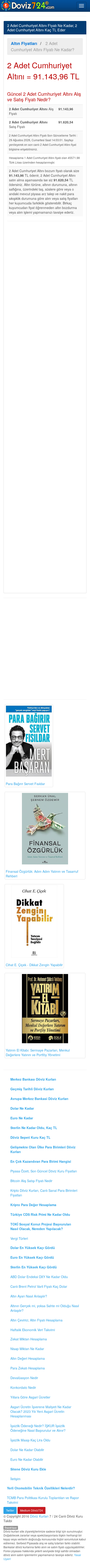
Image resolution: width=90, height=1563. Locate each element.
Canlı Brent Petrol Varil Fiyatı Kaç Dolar (38, 1286)
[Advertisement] (45, 406)
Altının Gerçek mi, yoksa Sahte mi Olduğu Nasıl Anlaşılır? (44, 1308)
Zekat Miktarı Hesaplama (28, 1339)
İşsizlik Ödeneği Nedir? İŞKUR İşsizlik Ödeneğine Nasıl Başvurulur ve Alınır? (38, 1428)
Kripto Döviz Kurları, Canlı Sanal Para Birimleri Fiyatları (43, 1192)
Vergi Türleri (19, 1238)
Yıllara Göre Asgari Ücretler (30, 1397)
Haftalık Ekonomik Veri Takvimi (32, 1329)
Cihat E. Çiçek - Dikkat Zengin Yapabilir (34, 964)
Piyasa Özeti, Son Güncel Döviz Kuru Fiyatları (43, 1171)
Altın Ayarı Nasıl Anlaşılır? (28, 1296)
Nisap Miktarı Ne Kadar (27, 1348)
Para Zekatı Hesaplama (27, 1368)
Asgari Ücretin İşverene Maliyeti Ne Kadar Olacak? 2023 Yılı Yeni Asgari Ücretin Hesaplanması (40, 1411)
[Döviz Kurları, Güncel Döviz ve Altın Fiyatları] (28, 5)
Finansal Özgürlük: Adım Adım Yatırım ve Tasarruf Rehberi (42, 873)
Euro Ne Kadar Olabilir (26, 1459)
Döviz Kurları (39, 1516)
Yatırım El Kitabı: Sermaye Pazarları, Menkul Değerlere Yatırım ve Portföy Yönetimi (38, 1052)
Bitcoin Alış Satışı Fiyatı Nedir (31, 1180)
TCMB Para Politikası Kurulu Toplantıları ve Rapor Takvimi (43, 1500)
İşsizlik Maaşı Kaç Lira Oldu (30, 1440)
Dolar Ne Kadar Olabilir (27, 1449)
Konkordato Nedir (23, 1387)
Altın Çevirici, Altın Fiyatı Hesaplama (36, 1320)
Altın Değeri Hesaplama (27, 1358)
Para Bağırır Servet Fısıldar (25, 783)
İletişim (15, 1478)
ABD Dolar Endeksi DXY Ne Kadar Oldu (39, 1276)
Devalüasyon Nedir (24, 1377)
